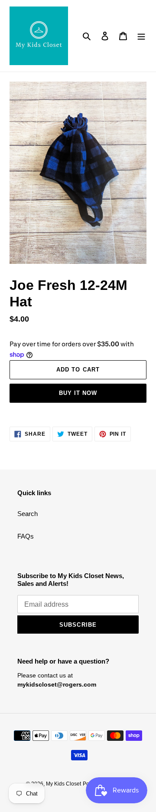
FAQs (25, 536)
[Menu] (141, 35)
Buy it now (78, 393)
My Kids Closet (63, 784)
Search (27, 513)
